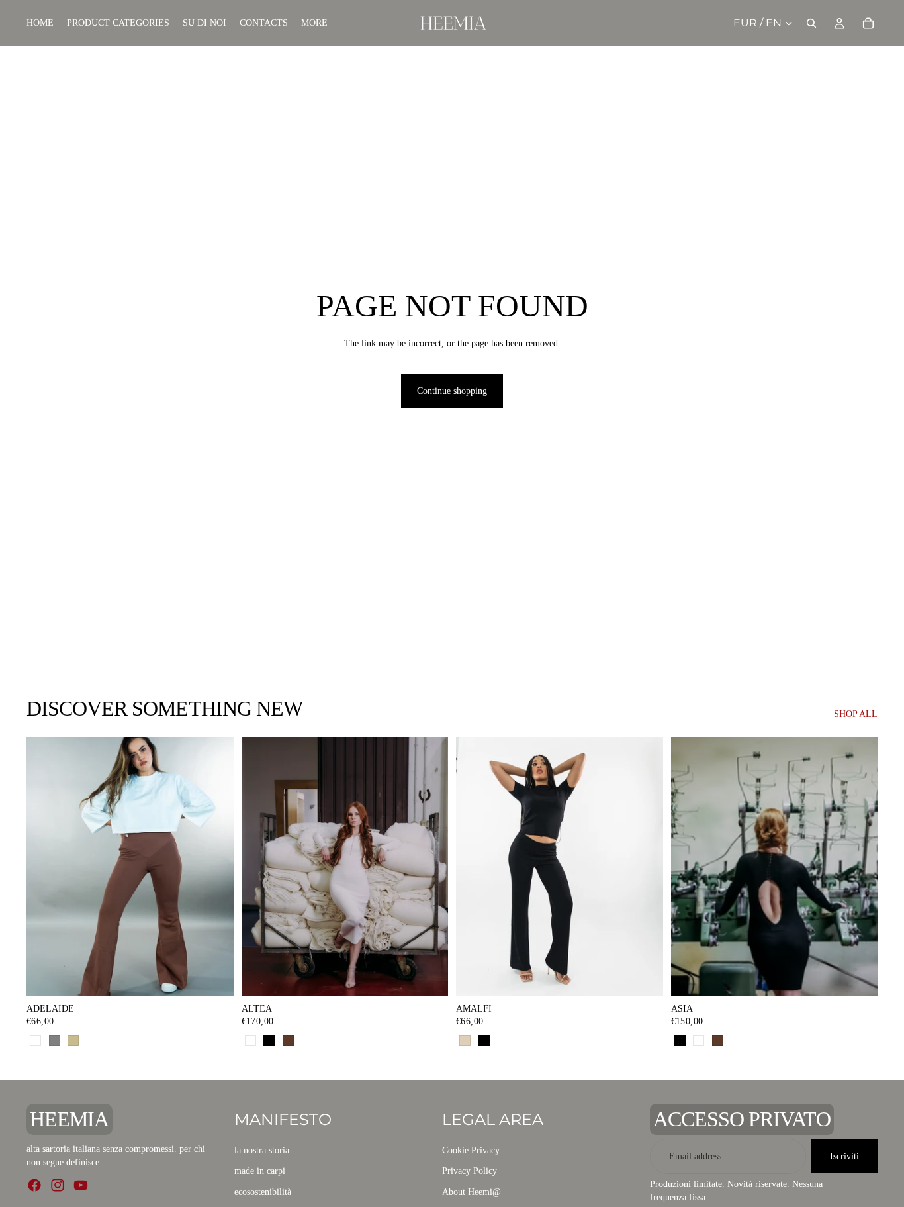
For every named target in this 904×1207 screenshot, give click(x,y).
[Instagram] (58, 1184)
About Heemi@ (471, 1192)
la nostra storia (261, 1150)
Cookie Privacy (471, 1150)
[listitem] (314, 23)
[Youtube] (81, 1184)
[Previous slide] (261, 866)
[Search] (811, 23)
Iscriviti (844, 1156)
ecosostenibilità (262, 1192)
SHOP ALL (856, 714)
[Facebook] (34, 1184)
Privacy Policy (469, 1171)
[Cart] (868, 23)
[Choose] (213, 975)
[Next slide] (428, 866)
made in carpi (259, 1171)
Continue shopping (452, 391)
